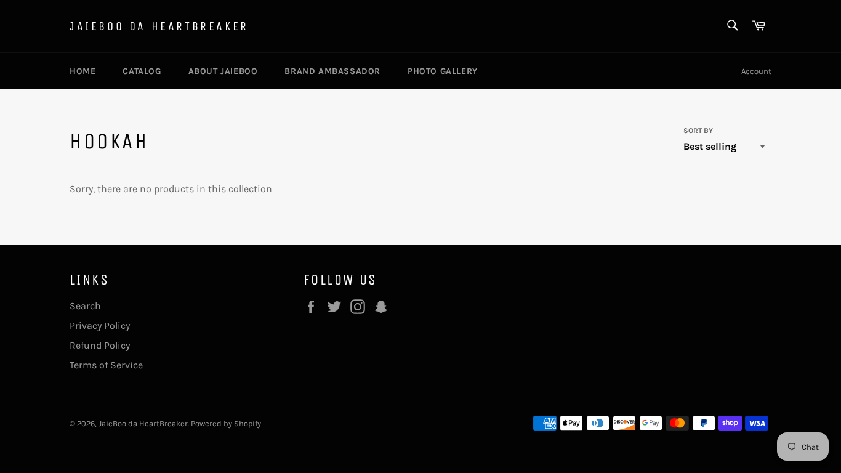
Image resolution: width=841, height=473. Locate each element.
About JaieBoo (223, 71)
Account (756, 71)
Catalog (142, 71)
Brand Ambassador (332, 71)
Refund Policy (100, 345)
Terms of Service (106, 365)
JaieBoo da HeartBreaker (159, 26)
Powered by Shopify (226, 423)
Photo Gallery (443, 71)
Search (85, 306)
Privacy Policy (100, 325)
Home (82, 71)
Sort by (698, 130)
